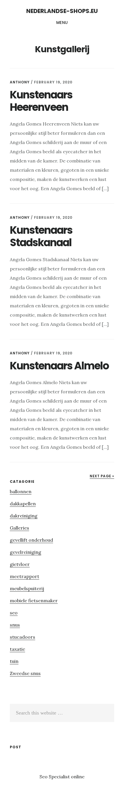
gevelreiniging (25, 552)
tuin (14, 661)
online (77, 776)
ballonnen (20, 491)
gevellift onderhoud (31, 540)
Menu (62, 22)
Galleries (19, 528)
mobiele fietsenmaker (34, 600)
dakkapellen (23, 503)
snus (15, 625)
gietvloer (20, 564)
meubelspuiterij (27, 588)
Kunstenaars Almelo (59, 365)
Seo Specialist (55, 776)
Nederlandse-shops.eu (62, 11)
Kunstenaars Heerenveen (41, 101)
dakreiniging (23, 516)
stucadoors (22, 637)
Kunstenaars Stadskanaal (41, 236)
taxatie (17, 649)
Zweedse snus (25, 673)
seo (14, 613)
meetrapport (24, 576)
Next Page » (102, 476)
